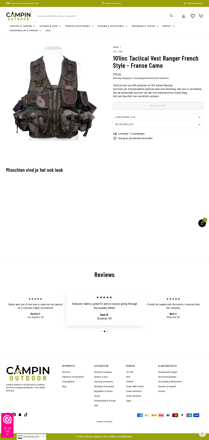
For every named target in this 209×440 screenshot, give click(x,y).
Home (116, 47)
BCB (128, 377)
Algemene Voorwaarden (73, 377)
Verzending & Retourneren (170, 381)
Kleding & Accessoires (111, 26)
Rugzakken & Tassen (144, 26)
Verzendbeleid (125, 117)
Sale (48, 30)
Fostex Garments (134, 391)
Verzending (139, 78)
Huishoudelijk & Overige (24, 30)
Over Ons (66, 372)
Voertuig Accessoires (78, 26)
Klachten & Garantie (167, 386)
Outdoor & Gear (49, 26)
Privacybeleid (68, 381)
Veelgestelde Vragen (167, 372)
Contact (161, 391)
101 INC (118, 51)
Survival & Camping (21, 26)
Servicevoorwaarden (167, 377)
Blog (64, 386)
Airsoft (167, 26)
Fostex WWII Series (135, 386)
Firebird (129, 381)
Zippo (128, 400)
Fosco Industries (133, 396)
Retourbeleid (125, 124)
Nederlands (30, 436)
